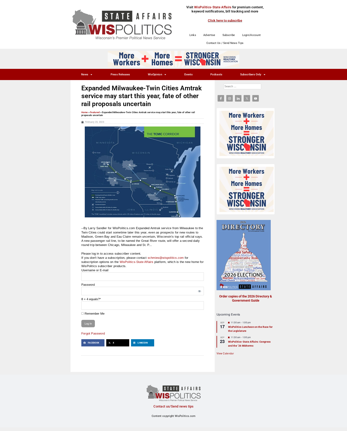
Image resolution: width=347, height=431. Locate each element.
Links (192, 35)
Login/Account (251, 35)
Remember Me (94, 313)
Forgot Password (93, 333)
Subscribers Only (250, 74)
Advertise (209, 35)
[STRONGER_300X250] (246, 133)
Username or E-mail (94, 270)
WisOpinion (155, 74)
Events (188, 74)
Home (84, 112)
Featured (95, 112)
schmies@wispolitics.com (166, 257)
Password (88, 284)
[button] (92, 342)
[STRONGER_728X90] (173, 58)
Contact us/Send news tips (173, 406)
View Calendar (225, 353)
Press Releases (120, 74)
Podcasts (216, 74)
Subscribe (228, 35)
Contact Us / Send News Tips (224, 43)
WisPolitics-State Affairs (136, 261)
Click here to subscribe (225, 20)
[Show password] (199, 291)
